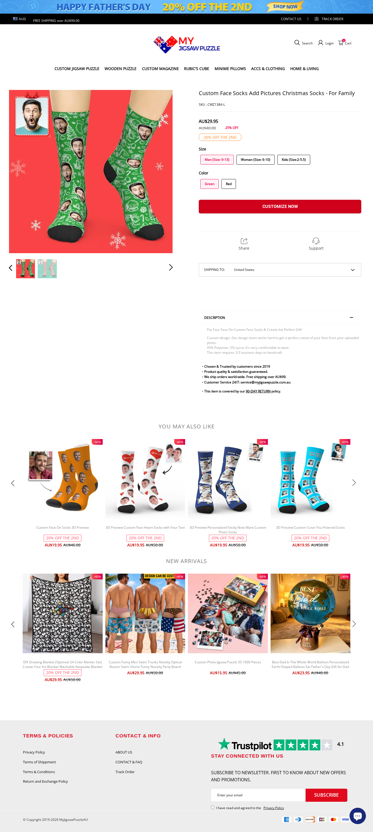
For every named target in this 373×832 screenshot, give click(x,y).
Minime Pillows (230, 68)
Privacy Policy (34, 752)
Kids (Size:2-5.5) (294, 159)
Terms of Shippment (39, 762)
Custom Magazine (160, 68)
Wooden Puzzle (121, 68)
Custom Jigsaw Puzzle (77, 68)
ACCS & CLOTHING (268, 68)
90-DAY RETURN (258, 391)
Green (209, 183)
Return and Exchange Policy (45, 781)
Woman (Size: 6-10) (255, 159)
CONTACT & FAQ (129, 762)
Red (229, 183)
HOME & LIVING (304, 68)
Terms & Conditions (39, 771)
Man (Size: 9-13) (217, 159)
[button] (21, 171)
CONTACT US (291, 19)
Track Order (332, 19)
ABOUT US (124, 752)
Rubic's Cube (196, 68)
